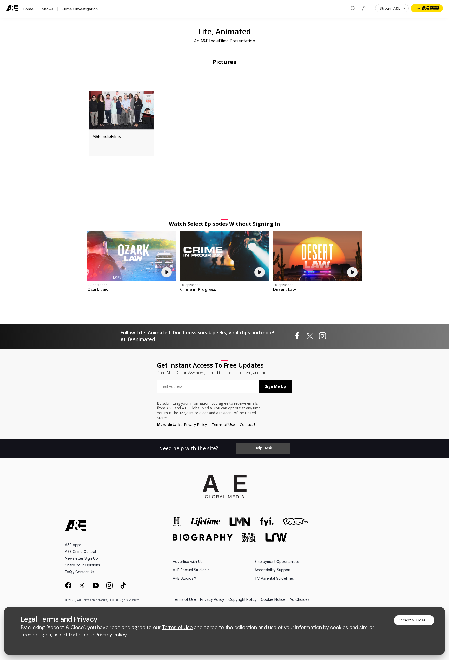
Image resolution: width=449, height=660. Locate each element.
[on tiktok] (123, 585)
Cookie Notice (273, 600)
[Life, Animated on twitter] (309, 336)
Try (417, 8)
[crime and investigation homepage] (249, 537)
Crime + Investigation (80, 9)
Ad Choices (299, 600)
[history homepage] (177, 521)
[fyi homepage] (267, 521)
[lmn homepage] (240, 521)
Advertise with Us (187, 561)
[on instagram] (109, 585)
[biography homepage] (203, 537)
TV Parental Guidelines (274, 578)
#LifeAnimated (137, 339)
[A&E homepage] (76, 525)
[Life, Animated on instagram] (322, 336)
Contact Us (249, 424)
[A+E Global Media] (224, 486)
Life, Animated (224, 31)
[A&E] (12, 8)
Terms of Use (223, 424)
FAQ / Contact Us (79, 572)
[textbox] (208, 386)
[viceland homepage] (295, 521)
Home (28, 9)
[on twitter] (82, 585)
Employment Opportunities (277, 561)
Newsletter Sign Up (81, 558)
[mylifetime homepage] (205, 521)
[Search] (352, 8)
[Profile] (364, 8)
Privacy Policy (195, 424)
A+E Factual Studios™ (191, 570)
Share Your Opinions (82, 565)
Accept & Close (411, 620)
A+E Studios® (184, 578)
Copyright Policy (242, 600)
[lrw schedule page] (276, 537)
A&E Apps (73, 545)
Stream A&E (390, 8)
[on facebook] (68, 585)
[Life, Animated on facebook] (297, 336)
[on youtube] (96, 585)
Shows (47, 9)
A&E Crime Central (80, 551)
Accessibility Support (272, 570)
